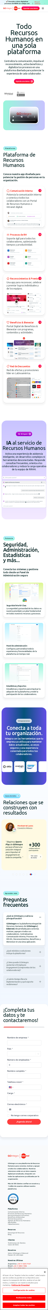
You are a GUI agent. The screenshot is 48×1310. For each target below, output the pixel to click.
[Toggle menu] (43, 8)
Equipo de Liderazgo (15, 1255)
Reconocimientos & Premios (18, 1215)
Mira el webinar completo (38, 3)
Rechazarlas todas (24, 1298)
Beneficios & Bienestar (16, 1217)
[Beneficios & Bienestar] (24, 338)
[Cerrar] (45, 1272)
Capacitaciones (13, 1224)
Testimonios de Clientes (16, 1243)
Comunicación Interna (16, 1212)
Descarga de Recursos (16, 1233)
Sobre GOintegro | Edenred (18, 1253)
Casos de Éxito (13, 1245)
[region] (24, 1289)
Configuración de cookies (24, 1290)
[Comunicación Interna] (24, 206)
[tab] (13, 874)
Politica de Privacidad (20, 1285)
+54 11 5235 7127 (24, 1264)
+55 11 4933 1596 (20, 1266)
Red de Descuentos (15, 1219)
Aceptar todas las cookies (24, 1305)
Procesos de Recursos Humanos (20, 1213)
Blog (9, 1234)
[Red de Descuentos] (24, 382)
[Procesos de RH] (24, 250)
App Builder (12, 1222)
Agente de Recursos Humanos (19, 1220)
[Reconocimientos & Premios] (24, 294)
